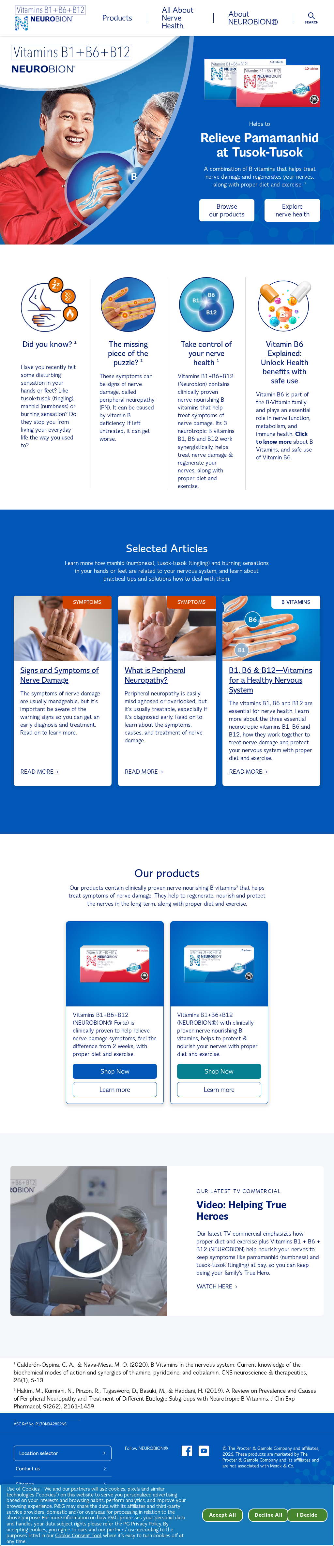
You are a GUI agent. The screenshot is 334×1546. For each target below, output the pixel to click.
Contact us (28, 1468)
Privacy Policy (146, 1524)
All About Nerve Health (177, 18)
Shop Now (114, 1071)
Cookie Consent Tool (78, 1535)
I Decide (307, 1515)
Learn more (114, 1089)
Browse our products (227, 210)
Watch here (214, 1286)
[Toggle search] (312, 19)
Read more (37, 771)
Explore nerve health (293, 210)
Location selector (38, 1453)
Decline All (268, 1515)
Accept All (222, 1515)
